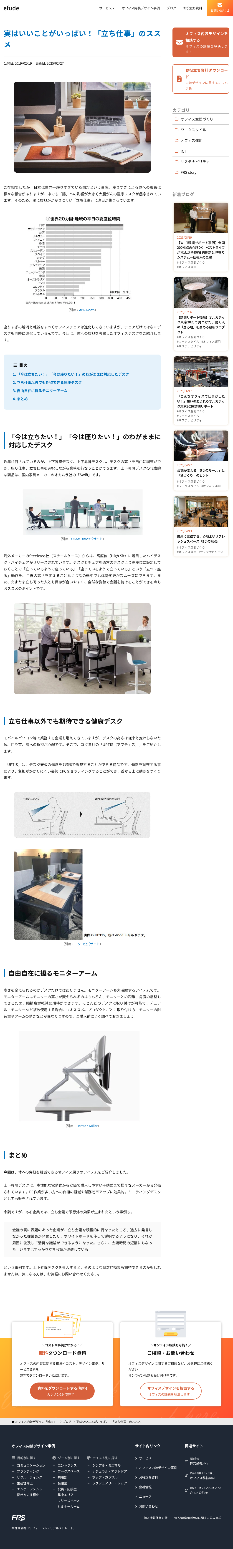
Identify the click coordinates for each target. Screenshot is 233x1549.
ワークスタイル (193, 129)
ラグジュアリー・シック (109, 1483)
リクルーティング (29, 1477)
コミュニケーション (31, 1465)
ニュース (145, 1496)
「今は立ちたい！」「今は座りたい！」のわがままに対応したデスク (71, 374)
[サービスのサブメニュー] (114, 8)
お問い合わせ (148, 1506)
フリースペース (69, 1500)
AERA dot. (87, 309)
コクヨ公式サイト (87, 943)
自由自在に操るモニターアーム (40, 390)
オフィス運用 (191, 140)
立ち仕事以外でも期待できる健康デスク (47, 382)
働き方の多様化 (28, 1494)
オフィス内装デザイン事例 (33, 1445)
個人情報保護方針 (155, 1518)
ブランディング (28, 1471)
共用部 (62, 1477)
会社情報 (145, 1486)
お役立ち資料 (148, 1477)
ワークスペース (69, 1471)
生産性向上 (25, 1483)
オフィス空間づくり (197, 119)
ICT (183, 151)
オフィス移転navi (202, 1475)
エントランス (67, 1465)
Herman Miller (87, 1125)
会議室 (62, 1483)
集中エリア (65, 1494)
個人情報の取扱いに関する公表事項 (197, 1518)
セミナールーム (69, 1506)
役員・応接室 (67, 1488)
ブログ (67, 1421)
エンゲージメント (29, 1488)
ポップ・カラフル (104, 1477)
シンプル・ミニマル (106, 1465)
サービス (145, 1458)
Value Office (205, 1490)
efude (11, 8)
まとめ (20, 398)
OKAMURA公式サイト (87, 538)
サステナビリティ (195, 161)
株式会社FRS (199, 1461)
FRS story (188, 172)
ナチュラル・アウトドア (109, 1471)
